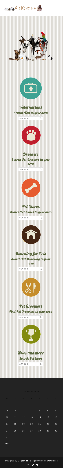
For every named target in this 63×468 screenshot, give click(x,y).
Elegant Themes (26, 461)
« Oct (7, 443)
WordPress (52, 461)
